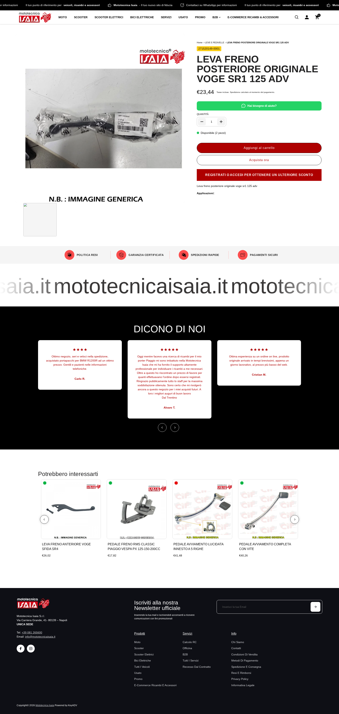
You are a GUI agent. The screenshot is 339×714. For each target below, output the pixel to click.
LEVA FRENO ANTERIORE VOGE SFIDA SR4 (66, 547)
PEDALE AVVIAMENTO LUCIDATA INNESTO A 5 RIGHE (198, 547)
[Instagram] (31, 648)
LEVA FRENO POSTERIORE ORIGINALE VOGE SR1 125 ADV (257, 69)
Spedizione (235, 92)
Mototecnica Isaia (45, 705)
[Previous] (162, 427)
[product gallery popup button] (177, 198)
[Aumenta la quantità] (221, 121)
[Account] (306, 17)
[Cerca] (296, 17)
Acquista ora (259, 160)
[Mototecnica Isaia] (36, 17)
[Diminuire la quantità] (202, 121)
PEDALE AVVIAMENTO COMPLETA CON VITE (265, 547)
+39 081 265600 (32, 632)
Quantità (203, 114)
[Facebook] (21, 648)
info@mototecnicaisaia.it (40, 636)
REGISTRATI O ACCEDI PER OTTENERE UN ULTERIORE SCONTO (259, 175)
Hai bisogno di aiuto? (262, 105)
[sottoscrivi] (315, 607)
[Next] (174, 427)
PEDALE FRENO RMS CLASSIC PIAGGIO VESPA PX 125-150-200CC (134, 547)
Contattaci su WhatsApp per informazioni (228, 5)
